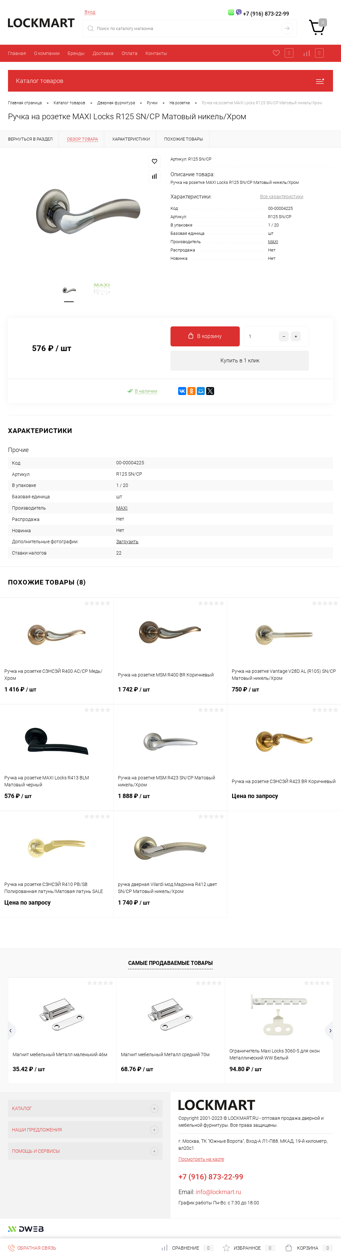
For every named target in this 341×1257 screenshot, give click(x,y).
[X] (210, 391)
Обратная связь (36, 1248)
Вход (90, 12)
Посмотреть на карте (201, 1159)
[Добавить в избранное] (155, 162)
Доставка (103, 53)
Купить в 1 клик (239, 360)
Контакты (156, 53)
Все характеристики (281, 196)
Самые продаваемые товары (170, 963)
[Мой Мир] (201, 391)
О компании (47, 53)
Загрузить (127, 541)
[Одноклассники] (191, 391)
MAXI (273, 241)
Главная (17, 53)
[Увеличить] (85, 210)
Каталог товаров (39, 80)
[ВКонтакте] (182, 391)
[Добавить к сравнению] (155, 176)
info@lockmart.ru (218, 1191)
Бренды (76, 53)
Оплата (130, 53)
